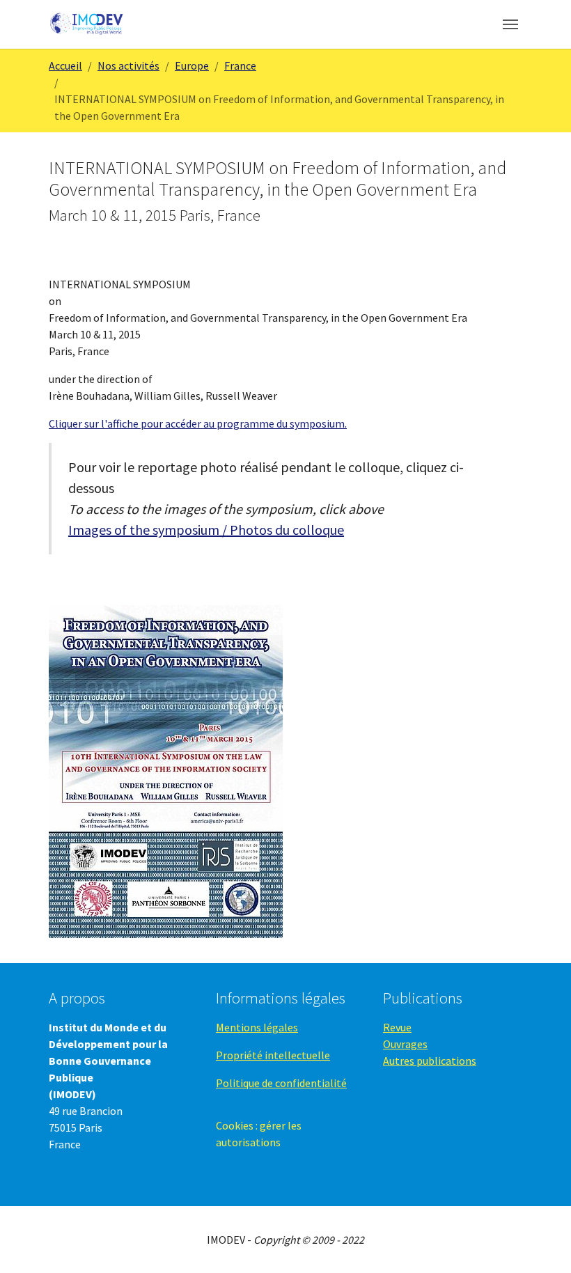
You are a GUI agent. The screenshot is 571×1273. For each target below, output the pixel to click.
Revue (397, 1027)
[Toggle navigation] (510, 24)
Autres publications (429, 1061)
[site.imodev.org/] (87, 24)
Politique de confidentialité (281, 1083)
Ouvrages (405, 1044)
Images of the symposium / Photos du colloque (206, 529)
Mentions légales (257, 1027)
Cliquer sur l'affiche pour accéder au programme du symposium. (198, 423)
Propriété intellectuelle (273, 1055)
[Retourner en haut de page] (540, 1242)
